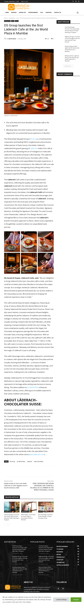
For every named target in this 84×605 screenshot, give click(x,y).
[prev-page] (5, 524)
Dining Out (12, 18)
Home (6, 18)
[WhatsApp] (32, 44)
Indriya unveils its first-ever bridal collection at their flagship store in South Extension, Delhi (15, 486)
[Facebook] (73, 1)
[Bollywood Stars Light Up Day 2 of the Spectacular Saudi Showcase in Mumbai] (60, 57)
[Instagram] (76, 1)
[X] (79, 1)
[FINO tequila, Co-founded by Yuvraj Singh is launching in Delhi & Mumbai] (29, 507)
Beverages (25, 511)
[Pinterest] (28, 44)
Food (17, 21)
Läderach (33, 148)
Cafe (17, 18)
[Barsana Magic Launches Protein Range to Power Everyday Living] (46, 507)
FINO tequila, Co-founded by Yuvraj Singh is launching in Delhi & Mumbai (28, 517)
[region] (42, 599)
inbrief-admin (12, 38)
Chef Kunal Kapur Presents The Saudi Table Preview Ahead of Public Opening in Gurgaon (11, 517)
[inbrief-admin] (5, 39)
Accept (76, 599)
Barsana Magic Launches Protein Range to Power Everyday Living (45, 516)
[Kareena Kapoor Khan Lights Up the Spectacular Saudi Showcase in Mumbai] (60, 47)
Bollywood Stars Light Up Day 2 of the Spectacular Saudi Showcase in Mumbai (72, 58)
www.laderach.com (36, 454)
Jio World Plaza (33, 387)
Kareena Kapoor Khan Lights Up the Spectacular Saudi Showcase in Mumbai (72, 48)
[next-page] (8, 524)
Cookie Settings (61, 599)
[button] (77, 12)
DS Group (33, 139)
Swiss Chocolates (38, 461)
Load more (67, 66)
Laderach (29, 461)
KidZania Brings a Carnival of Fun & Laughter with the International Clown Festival (72, 39)
